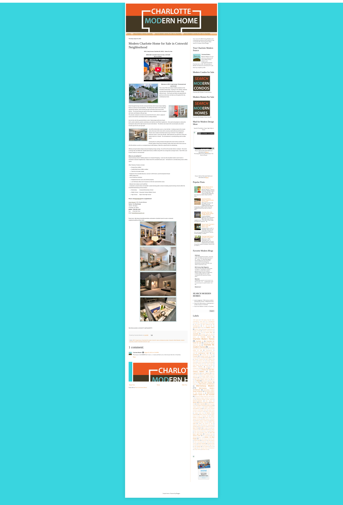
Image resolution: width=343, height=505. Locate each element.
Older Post (184, 385)
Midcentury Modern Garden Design (205, 399)
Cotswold (171, 340)
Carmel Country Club (198, 332)
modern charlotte (200, 404)
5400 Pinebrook (206, 324)
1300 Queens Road (205, 320)
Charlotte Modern (206, 337)
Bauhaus (211, 329)
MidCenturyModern (197, 401)
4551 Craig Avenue (137, 340)
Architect (202, 327)
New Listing (206, 431)
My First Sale (210, 426)
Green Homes (196, 365)
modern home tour (199, 413)
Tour (212, 446)
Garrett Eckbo (210, 362)
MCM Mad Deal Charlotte (205, 382)
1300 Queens (196, 320)
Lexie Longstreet (206, 373)
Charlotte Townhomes (202, 348)
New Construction (198, 431)
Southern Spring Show (202, 444)
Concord (211, 348)
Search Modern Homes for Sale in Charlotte (168, 34)
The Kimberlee (206, 446)
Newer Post (132, 385)
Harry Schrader (204, 365)
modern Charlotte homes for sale (142, 341)
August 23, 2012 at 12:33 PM (151, 352)
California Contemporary (207, 330)
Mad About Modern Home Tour (202, 379)
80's (211, 326)
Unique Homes (197, 449)
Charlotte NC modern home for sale (150, 340)
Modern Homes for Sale (204, 414)
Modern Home (203, 410)
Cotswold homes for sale (206, 356)
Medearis (195, 384)
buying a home (196, 330)
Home (129, 34)
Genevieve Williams (197, 363)
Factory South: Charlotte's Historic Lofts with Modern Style (208, 225)
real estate (205, 435)
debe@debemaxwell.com (138, 213)
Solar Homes (207, 442)
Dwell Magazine (209, 359)
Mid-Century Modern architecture (203, 389)
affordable (195, 327)
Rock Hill (195, 437)
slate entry (204, 440)
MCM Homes (204, 380)
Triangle (194, 448)
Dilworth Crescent (199, 359)
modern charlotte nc (197, 407)
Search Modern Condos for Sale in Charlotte (197, 34)
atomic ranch (210, 327)
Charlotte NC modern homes (203, 345)
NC (200, 428)
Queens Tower (196, 435)
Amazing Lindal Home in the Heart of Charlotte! (208, 236)
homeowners (195, 368)
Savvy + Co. (200, 437)
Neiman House (211, 429)
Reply (134, 357)
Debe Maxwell (132, 202)
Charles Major (208, 332)
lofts (198, 374)
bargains (205, 329)
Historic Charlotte (197, 366)
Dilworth (212, 357)
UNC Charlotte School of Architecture (206, 448)
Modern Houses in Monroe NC (202, 420)
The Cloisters (197, 446)
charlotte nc (199, 341)
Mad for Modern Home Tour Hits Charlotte (207, 187)
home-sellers (209, 366)
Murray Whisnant (202, 426)
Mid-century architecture (206, 384)
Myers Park (195, 428)
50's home (197, 324)
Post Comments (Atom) (141, 387)
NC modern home (207, 428)
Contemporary (209, 350)
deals (199, 357)
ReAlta (211, 435)
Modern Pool (203, 422)
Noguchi (212, 431)
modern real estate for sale (205, 423)
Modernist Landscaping (208, 425)
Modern (195, 402)
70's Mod (205, 326)
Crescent (195, 357)
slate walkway (211, 440)
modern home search (209, 411)
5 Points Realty (211, 323)
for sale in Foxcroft (201, 362)
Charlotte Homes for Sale (199, 335)
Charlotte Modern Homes (203, 339)
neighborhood (203, 429)
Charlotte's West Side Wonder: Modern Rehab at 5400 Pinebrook (207, 213)
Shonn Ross (197, 440)
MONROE (195, 426)
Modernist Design (197, 425)
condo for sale (197, 350)
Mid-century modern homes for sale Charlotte (203, 393)
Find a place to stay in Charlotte (203, 477)
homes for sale (204, 368)
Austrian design (198, 329)
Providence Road (209, 434)
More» (207, 152)
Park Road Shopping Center (201, 432)
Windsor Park (205, 449)
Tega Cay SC (211, 444)
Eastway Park (201, 360)
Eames (194, 360)
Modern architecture (204, 402)
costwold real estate (207, 354)
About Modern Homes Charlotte (142, 34)
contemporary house (197, 351)
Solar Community (198, 442)
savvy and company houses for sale (206, 439)
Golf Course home (208, 363)
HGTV (211, 365)
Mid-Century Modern (205, 386)
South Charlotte (202, 443)
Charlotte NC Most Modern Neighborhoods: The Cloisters (208, 200)
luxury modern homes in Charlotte (206, 377)
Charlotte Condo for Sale (207, 334)
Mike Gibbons (209, 401)
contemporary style (163, 340)
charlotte (195, 334)
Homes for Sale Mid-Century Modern (203, 370)
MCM (198, 381)
